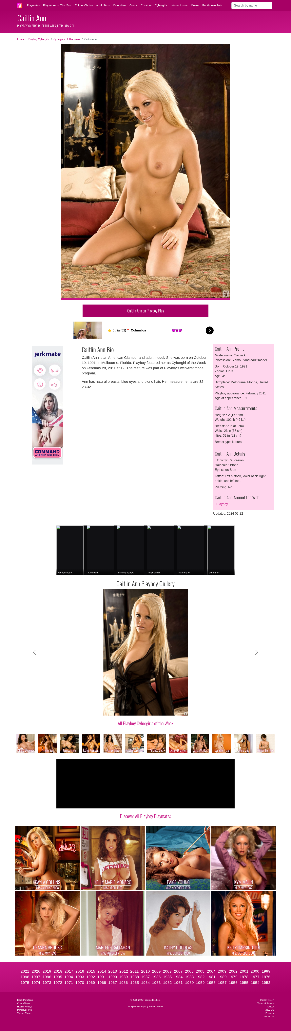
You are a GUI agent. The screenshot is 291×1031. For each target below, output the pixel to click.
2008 (167, 971)
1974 (35, 983)
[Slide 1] (113, 710)
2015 (91, 971)
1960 (189, 983)
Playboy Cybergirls (38, 39)
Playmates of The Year (57, 5)
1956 (233, 983)
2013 (112, 971)
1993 (79, 977)
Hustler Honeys (24, 1006)
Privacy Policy (267, 1000)
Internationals (179, 5)
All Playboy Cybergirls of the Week (145, 723)
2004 (211, 971)
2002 (233, 971)
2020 (36, 971)
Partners (269, 1013)
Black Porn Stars (25, 1000)
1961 (178, 983)
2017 (69, 971)
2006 (189, 971)
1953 (266, 983)
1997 (35, 977)
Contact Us (268, 1016)
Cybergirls (161, 5)
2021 (25, 971)
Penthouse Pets (212, 5)
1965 (134, 983)
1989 (123, 977)
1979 (233, 977)
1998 (25, 977)
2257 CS (269, 1010)
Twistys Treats (24, 1013)
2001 (244, 971)
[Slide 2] (121, 710)
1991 (101, 977)
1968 (101, 983)
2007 (178, 971)
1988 (134, 977)
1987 (145, 977)
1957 (222, 983)
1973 (47, 983)
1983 (189, 977)
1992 (90, 977)
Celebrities (119, 5)
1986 (156, 977)
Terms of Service (265, 1003)
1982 (200, 977)
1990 (112, 977)
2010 (145, 971)
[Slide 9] (170, 710)
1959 (200, 983)
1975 (25, 983)
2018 (58, 971)
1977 (255, 977)
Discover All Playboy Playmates (145, 816)
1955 (244, 983)
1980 (222, 977)
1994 (68, 977)
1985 (167, 977)
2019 (47, 971)
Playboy (222, 504)
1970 (79, 983)
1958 (211, 983)
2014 (101, 971)
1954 (255, 983)
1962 (167, 983)
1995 (57, 977)
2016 (79, 971)
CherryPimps (23, 1003)
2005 (200, 971)
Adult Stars (103, 5)
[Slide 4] (135, 710)
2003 (222, 971)
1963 (156, 983)
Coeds (133, 5)
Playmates (33, 5)
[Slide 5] (142, 710)
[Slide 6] (149, 710)
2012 (123, 971)
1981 (211, 977)
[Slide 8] (163, 710)
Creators (146, 5)
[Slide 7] (156, 710)
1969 (90, 983)
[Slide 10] (178, 710)
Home (20, 39)
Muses (195, 5)
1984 (178, 977)
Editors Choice (84, 5)
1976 (266, 977)
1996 (47, 977)
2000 (255, 971)
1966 (123, 983)
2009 (156, 971)
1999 (266, 971)
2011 (134, 971)
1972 (57, 983)
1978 (244, 977)
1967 (112, 983)
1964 (145, 983)
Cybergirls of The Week (66, 39)
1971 (68, 983)
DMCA (270, 1006)
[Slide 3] (128, 710)
